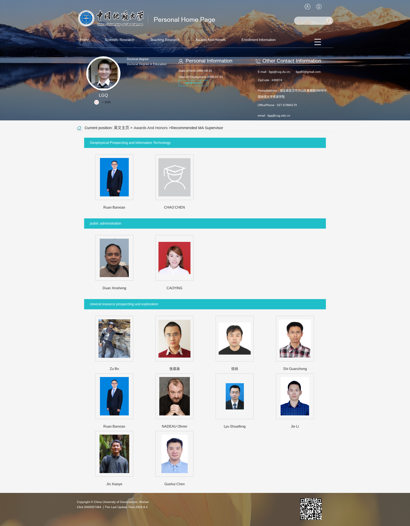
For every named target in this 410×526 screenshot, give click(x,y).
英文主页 (121, 128)
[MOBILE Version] (319, 6)
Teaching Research (165, 40)
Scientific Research (119, 40)
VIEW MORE (193, 83)
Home (84, 40)
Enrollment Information (259, 40)
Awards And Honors (210, 40)
